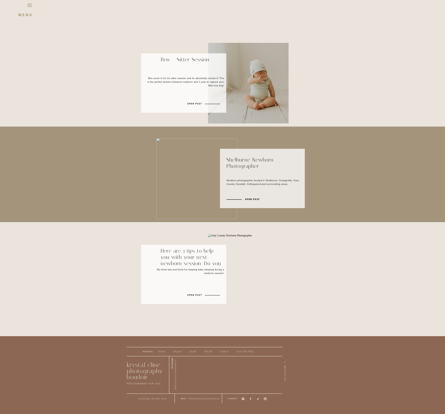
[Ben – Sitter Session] (248, 83)
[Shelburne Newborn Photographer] (196, 178)
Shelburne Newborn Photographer (250, 163)
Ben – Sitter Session (185, 59)
